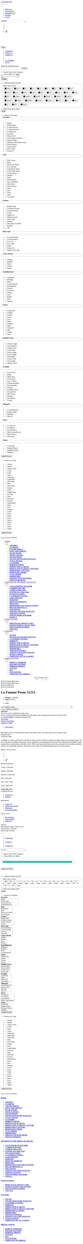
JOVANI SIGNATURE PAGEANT (23, 559)
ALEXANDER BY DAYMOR (21, 586)
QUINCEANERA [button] (7, 1181)
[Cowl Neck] (6, 976)
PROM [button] (3, 1098)
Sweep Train (11, 359)
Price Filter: (8, 74)
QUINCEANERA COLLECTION (22, 625)
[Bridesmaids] (9, 901)
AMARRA (14, 545)
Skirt (9, 188)
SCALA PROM (15, 574)
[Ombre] (3, 943)
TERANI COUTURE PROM (20, 578)
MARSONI (14, 600)
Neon (9, 264)
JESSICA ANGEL (16, 555)
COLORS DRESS (16, 549)
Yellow (9, 464)
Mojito (9, 466)
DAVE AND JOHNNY (18, 551)
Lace (9, 295)
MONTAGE (14, 604)
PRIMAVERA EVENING (19, 647)
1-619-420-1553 (6, 2)
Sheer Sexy (11, 184)
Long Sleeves (12, 430)
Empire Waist (12, 412)
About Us (8, 804)
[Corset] (7, 924)
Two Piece (11, 197)
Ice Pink (10, 494)
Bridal (9, 123)
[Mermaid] (6, 989)
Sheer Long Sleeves (14, 432)
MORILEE (14, 641)
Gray (9, 524)
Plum (9, 505)
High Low (10, 215)
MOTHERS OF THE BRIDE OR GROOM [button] (17, 1141)
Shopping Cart (10, 13)
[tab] (43, 560)
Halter (9, 375)
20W (48, 96)
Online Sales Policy (7, 721)
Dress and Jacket (13, 165)
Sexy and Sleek (12, 182)
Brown (9, 520)
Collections (9, 838)
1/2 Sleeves (11, 426)
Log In (7, 17)
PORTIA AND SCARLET (19, 567)
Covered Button (12, 237)
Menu (3, 47)
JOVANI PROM (16, 557)
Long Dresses (12, 173)
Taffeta (9, 332)
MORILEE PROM (17, 565)
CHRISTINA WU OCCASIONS (22, 656)
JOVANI (13, 635)
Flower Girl (11, 136)
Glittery (10, 259)
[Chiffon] (5, 958)
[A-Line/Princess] (6, 985)
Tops (9, 193)
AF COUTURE (15, 672)
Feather (9, 288)
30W (29, 100)
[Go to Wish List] (4, 4)
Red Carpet (11, 149)
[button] (9, 51)
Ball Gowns (11, 160)
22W (59, 96)
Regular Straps (12, 448)
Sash (9, 299)
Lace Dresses (11, 167)
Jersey (9, 317)
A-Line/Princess (12, 410)
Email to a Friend (7, 723)
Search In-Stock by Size (12, 83)
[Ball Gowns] (7, 909)
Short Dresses (12, 186)
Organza (10, 323)
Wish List (8, 9)
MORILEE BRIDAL (17, 666)
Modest (9, 175)
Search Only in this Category (13, 72)
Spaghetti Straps (12, 450)
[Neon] (3, 941)
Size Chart (4, 719)
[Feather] (5, 960)
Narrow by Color (10, 460)
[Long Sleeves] (7, 999)
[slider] (74, 861)
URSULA (13, 617)
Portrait (9, 387)
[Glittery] (3, 937)
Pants (9, 177)
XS (59, 100)
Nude (9, 516)
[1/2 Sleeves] (7, 995)
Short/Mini (11, 357)
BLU (11, 670)
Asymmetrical (12, 346)
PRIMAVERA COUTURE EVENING (24, 606)
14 (8, 92)
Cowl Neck (11, 372)
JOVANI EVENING (17, 594)
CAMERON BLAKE (17, 588)
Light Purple (11, 492)
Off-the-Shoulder (13, 383)
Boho (9, 162)
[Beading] (6, 949)
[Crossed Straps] (6, 930)
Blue (9, 484)
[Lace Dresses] (7, 914)
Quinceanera (11, 147)
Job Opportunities (11, 810)
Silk (8, 330)
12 (71, 89)
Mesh (9, 321)
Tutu (8, 195)
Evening (10, 134)
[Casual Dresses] (9, 903)
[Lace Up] (6, 932)
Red (8, 507)
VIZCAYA (14, 629)
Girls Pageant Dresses (14, 138)
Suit (8, 190)
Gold (9, 518)
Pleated (9, 221)
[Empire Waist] (6, 987)
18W (38, 96)
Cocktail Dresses (13, 129)
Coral (9, 512)
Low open (10, 244)
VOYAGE (13, 668)
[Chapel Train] (5, 970)
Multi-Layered (12, 217)
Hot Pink (10, 499)
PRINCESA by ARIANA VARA (22, 623)
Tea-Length (11, 361)
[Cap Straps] (6, 1004)
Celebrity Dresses (13, 208)
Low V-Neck (11, 381)
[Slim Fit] (6, 991)
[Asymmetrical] (5, 968)
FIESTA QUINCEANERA (20, 627)
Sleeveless (10, 436)
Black (9, 522)
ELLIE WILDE (15, 553)
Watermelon (11, 503)
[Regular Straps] (6, 1006)
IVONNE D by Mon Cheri (19, 592)
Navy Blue (11, 486)
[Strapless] (6, 1010)
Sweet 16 (10, 151)
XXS (50, 100)
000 (8, 89)
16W (28, 96)
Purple (9, 488)
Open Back (11, 219)
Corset (9, 213)
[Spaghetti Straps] (6, 1008)
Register (8, 15)
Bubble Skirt (11, 206)
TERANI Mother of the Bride (20, 615)
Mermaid (10, 414)
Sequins (10, 301)
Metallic (10, 262)
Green (9, 471)
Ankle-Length (12, 344)
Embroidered (11, 286)
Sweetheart (11, 398)
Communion (11, 132)
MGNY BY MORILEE (18, 602)
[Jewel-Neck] (6, 981)
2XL (24, 104)
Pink (9, 496)
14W (17, 96)
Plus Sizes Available (14, 223)
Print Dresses (11, 180)
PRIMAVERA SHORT (18, 572)
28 (67, 92)
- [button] (6, 543)
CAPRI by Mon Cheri (18, 590)
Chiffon (10, 313)
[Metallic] (3, 939)
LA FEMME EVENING (19, 596)
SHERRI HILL (15, 576)
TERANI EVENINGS (18, 651)
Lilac (9, 490)
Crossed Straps (12, 239)
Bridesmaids (11, 125)
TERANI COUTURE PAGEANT (22, 611)
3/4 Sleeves (11, 428)
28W (19, 100)
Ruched (10, 226)
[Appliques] (6, 947)
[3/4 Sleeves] (7, 997)
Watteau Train (12, 363)
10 (63, 89)
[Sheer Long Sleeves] (7, 1000)
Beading (10, 280)
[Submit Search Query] (25, 850)
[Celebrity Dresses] (7, 920)
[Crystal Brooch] (6, 953)
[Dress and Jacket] (7, 912)
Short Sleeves (12, 434)
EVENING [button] (5, 1195)
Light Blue (11, 479)
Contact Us (9, 795)
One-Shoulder (12, 385)
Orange (10, 509)
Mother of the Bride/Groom (16, 142)
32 (8, 96)
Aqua (9, 475)
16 (16, 92)
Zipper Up (10, 248)
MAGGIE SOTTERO (18, 664)
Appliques (10, 277)
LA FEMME (14, 563)
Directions (8, 808)
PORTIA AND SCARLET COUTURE (24, 569)
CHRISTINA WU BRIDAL (20, 674)
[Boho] (7, 911)
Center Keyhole (12, 211)
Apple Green (11, 468)
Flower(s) (10, 290)
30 (75, 92)
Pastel (9, 268)
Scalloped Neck (12, 390)
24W (69, 96)
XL (15, 104)
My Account (9, 11)
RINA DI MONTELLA (18, 608)
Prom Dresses (12, 144)
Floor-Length (11, 352)
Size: (2, 707)
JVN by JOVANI (16, 561)
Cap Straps (11, 446)
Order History (10, 819)
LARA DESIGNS (16, 598)
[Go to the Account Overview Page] (2, 6)
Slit (8, 228)
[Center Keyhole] (7, 922)
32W (40, 100)
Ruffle (9, 297)
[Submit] (25, 21)
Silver (9, 527)
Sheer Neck (11, 394)
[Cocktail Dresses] (9, 905)
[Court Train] (5, 972)
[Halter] (6, 978)
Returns (7, 797)
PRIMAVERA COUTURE (20, 571)
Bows (9, 282)
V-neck (9, 400)
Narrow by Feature (10, 115)
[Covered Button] (6, 928)
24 (50, 92)
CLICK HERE (8, 717)
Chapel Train (11, 348)
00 (17, 89)
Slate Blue (10, 481)
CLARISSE (14, 547)
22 (42, 92)
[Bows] (6, 951)
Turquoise (10, 477)
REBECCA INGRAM (18, 662)
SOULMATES (15, 609)
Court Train (11, 350)
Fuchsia (10, 501)
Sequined (10, 328)
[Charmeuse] (5, 957)
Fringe (9, 293)
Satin (9, 326)
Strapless (10, 396)
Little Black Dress (13, 169)
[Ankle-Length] (5, 966)
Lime (9, 473)
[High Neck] (6, 979)
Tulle (9, 334)
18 (25, 92)
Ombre (9, 266)
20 (33, 92)
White (9, 529)
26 (59, 92)
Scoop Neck (11, 392)
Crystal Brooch (12, 284)
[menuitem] (43, 9)
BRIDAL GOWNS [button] (8, 1225)
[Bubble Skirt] (7, 918)
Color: (3, 709)
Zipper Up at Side (13, 250)
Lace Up (10, 241)
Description (9, 727)
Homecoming (12, 140)
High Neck (11, 377)
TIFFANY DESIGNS (17, 580)
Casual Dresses (12, 127)
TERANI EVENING (17, 613)
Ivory (9, 514)
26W (9, 100)
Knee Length (11, 354)
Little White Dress (13, 171)
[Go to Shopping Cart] (2, 4)
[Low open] (6, 933)
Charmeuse (11, 311)
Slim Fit (10, 416)
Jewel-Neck (11, 379)
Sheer (9, 246)
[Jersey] (5, 962)
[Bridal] (9, 899)
